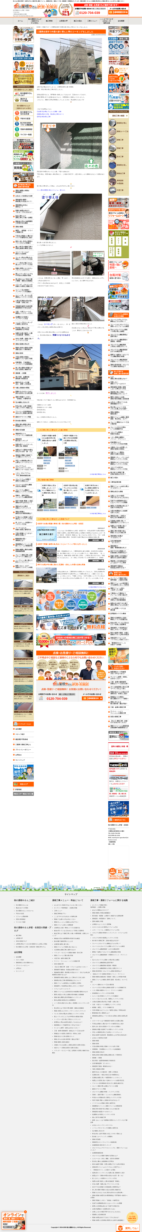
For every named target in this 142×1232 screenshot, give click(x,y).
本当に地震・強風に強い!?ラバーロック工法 (105, 1184)
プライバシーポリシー (23, 749)
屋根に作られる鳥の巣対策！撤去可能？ (118, 702)
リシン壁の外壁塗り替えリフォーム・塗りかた (51, 190)
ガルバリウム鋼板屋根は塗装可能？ (118, 335)
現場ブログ (46, 27)
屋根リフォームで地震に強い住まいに (65, 947)
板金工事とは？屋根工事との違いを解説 (23, 216)
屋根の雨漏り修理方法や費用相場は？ (23, 512)
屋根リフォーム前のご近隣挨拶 (63, 925)
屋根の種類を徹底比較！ (115, 413)
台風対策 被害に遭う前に (61, 944)
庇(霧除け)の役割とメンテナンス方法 (22, 317)
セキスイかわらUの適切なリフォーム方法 (105, 927)
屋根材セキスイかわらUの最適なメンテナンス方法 (119, 463)
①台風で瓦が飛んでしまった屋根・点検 (49, 111)
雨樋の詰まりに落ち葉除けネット (64, 1036)
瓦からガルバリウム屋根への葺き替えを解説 (118, 330)
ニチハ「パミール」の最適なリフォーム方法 (105, 930)
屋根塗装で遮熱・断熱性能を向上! (118, 546)
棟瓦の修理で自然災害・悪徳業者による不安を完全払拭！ (109, 1035)
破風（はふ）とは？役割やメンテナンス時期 (23, 566)
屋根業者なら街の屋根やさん (25, 962)
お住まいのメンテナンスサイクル (102, 1125)
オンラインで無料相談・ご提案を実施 (65, 908)
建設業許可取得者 (21, 739)
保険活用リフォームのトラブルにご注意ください (119, 638)
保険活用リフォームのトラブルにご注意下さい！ (107, 1167)
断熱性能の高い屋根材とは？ (20, 539)
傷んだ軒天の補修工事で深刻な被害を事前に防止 (23, 247)
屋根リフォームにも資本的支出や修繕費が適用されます (71, 991)
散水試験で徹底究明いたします (63, 941)
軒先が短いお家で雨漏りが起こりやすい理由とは (23, 407)
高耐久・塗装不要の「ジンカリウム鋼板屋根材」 (107, 1094)
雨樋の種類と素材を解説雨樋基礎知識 (23, 550)
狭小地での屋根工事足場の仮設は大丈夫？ (118, 473)
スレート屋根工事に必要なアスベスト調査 (105, 1086)
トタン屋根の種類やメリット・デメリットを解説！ (107, 990)
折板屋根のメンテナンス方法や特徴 (103, 993)
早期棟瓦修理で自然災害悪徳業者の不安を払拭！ (23, 307)
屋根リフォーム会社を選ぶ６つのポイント (119, 487)
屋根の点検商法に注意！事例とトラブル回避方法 (118, 618)
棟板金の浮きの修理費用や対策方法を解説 (23, 222)
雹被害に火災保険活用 (99, 1214)
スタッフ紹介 (20, 734)
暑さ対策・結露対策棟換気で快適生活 (103, 1060)
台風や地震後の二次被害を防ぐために (118, 511)
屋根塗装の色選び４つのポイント (116, 536)
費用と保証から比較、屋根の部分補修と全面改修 (119, 398)
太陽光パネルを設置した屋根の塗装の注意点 (118, 448)
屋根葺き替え (122, 123)
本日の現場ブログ (21, 941)
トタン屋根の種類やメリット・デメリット (118, 438)
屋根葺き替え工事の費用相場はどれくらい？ (118, 393)
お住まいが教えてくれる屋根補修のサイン (118, 403)
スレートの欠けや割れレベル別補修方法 (118, 428)
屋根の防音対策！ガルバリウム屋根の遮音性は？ (119, 365)
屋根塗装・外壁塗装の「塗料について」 (104, 918)
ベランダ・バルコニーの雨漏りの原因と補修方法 (23, 285)
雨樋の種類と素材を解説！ (62, 1042)
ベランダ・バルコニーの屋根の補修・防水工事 (68, 952)
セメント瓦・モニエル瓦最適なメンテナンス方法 (23, 296)
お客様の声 (63, 21)
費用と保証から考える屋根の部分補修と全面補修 (69, 994)
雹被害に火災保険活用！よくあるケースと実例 (118, 561)
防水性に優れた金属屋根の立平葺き (103, 1161)
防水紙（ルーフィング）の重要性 (102, 1136)
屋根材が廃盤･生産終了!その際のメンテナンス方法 (107, 1029)
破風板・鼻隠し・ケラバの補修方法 (103, 1007)
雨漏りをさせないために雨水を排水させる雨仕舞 (23, 392)
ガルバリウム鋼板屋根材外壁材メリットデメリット (119, 360)
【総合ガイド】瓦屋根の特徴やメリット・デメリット (108, 974)
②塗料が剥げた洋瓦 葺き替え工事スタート (50, 114)
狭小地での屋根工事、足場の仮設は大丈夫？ (105, 940)
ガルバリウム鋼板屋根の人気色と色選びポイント (107, 968)
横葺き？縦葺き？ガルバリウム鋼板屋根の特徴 (119, 355)
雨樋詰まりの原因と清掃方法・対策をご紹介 (67, 1033)
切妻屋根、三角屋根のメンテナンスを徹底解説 (23, 363)
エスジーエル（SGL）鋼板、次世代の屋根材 (105, 1158)
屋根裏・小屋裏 (20, 373)
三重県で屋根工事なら (23, 744)
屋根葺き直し (122, 165)
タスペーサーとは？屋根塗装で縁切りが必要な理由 (107, 1021)
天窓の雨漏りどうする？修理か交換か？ (23, 534)
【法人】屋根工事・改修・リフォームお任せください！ (71, 967)
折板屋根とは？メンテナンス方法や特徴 (118, 443)
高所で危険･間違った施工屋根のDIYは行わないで (24, 501)
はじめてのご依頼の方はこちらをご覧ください (68, 905)
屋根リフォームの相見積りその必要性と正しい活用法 (119, 584)
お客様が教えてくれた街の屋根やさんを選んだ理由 (31, 944)
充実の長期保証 (20, 919)
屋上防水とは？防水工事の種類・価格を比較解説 (23, 280)
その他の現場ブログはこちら (97, 587)
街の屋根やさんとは (22, 905)
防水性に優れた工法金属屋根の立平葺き (22, 328)
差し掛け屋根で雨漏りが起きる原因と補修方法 (106, 1189)
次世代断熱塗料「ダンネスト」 (115, 541)
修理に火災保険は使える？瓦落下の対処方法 (119, 506)
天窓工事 (120, 190)
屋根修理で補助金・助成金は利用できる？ (118, 567)
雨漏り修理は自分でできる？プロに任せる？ (23, 211)
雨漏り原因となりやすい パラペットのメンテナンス (70, 1011)
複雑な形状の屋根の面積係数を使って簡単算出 (23, 348)
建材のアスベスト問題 (23, 417)
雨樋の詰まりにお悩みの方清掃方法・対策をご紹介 (119, 692)
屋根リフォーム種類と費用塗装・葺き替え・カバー (119, 418)
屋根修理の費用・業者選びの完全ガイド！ (23, 200)
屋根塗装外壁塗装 (120, 182)
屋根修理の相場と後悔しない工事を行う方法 (118, 388)
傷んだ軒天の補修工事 (99, 1117)
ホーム (20, 21)
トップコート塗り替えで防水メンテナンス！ (23, 561)
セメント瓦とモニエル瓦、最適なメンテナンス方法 (107, 999)
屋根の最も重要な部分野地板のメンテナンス (23, 425)
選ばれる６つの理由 (22, 908)
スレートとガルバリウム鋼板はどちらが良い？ (118, 320)
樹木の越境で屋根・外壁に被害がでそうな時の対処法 (119, 633)
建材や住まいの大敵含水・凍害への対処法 (23, 383)
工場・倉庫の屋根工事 (118, 707)
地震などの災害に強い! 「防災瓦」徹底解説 (118, 526)
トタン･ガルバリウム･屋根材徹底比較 (23, 474)
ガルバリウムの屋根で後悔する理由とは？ (23, 480)
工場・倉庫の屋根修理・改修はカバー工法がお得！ (119, 682)
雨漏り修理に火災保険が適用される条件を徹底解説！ (108, 1220)
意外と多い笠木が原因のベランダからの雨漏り (23, 242)
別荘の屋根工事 (115, 716)
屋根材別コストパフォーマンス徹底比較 (23, 434)
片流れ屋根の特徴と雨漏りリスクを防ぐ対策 (23, 357)
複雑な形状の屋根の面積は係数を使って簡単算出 (107, 1055)
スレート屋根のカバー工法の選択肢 (119, 423)
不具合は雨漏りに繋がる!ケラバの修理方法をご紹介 (108, 1023)
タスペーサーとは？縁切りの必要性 (22, 253)
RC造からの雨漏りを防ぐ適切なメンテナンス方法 (24, 518)
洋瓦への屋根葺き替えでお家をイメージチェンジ (23, 461)
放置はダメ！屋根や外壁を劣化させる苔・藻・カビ (107, 1175)
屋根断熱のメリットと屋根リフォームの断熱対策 (23, 545)
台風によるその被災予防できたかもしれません (119, 496)
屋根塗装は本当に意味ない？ (21, 206)
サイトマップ (20, 760)
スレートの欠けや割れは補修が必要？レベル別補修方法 (109, 987)
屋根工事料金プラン (60, 913)
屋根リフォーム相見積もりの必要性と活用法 (67, 983)
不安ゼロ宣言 (20, 913)
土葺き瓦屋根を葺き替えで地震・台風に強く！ (23, 301)
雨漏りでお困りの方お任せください (65, 919)
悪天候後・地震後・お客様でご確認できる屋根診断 (107, 916)
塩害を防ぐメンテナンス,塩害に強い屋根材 (24, 445)
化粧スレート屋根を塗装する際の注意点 (117, 453)
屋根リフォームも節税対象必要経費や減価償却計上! (119, 726)
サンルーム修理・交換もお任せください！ (118, 677)
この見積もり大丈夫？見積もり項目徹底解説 (118, 599)
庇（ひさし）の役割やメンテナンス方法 (23, 523)
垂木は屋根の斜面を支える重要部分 (65, 1000)
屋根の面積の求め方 (22, 344)
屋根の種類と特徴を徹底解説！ (22, 191)
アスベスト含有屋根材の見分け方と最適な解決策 (23, 412)
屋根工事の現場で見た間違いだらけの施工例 (118, 531)
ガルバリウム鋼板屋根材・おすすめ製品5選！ (106, 949)
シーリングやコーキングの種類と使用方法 (23, 323)
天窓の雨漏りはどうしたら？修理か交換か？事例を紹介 (109, 1010)
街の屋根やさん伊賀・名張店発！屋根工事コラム (31, 947)
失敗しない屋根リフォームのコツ (118, 383)
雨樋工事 (120, 148)
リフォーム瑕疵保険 (22, 916)
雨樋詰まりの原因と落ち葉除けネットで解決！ (119, 697)
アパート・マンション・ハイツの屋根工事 (67, 961)
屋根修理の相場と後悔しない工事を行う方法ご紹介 (69, 977)
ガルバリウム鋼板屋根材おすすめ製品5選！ (118, 350)
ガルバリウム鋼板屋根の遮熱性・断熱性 (118, 340)
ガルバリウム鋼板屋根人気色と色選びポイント (118, 345)
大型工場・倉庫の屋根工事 (62, 958)
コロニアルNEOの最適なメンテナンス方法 (118, 468)
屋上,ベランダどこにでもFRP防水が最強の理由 (24, 274)
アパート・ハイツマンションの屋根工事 (118, 712)
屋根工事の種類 (118, 116)
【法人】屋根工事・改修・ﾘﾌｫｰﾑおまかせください (119, 721)
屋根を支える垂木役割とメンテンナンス (23, 507)
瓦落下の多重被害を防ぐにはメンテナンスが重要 (118, 501)
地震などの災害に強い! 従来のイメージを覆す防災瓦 (108, 1080)
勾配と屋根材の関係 (22, 388)
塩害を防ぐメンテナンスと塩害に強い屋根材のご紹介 (108, 1172)
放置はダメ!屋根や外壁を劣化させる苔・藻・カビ (24, 450)
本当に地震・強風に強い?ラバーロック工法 (24, 339)
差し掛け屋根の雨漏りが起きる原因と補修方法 (23, 368)
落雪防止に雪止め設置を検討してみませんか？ (68, 1022)
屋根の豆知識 (20, 430)
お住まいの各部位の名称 (23, 196)
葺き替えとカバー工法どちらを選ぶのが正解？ (118, 408)
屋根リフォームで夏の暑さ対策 (63, 955)
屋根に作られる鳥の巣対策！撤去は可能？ (67, 1039)
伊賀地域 (18, 789)
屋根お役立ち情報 (116, 491)
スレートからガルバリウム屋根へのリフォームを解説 (119, 325)
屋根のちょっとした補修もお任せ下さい (66, 922)
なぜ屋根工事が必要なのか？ (118, 377)
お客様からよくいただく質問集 (101, 924)
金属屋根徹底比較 (97, 1153)
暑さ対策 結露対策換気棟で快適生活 (22, 377)
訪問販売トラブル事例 (118, 613)
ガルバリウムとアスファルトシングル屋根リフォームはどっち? (24, 467)
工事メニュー (92, 21)
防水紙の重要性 (20, 420)
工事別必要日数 (115, 482)
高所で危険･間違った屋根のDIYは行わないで (105, 1100)
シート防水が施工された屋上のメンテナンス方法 (23, 263)
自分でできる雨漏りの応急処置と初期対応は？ (118, 551)
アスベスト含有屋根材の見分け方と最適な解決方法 (107, 1083)
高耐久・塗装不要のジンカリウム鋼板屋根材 (23, 496)
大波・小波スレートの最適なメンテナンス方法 (23, 312)
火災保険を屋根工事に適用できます (65, 949)
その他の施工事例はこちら (98, 474)
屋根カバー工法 (122, 131)
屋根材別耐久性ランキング (21, 439)
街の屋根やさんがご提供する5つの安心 (34, 21)
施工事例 (49, 21)
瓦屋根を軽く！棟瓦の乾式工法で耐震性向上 (105, 1075)
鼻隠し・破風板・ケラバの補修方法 (23, 231)
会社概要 (121, 21)
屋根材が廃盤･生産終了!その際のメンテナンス (23, 456)
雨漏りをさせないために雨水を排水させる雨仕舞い (107, 1192)
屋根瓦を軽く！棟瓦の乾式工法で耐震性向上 (118, 516)
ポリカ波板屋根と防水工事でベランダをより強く (119, 687)
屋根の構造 (19, 227)
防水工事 (120, 157)
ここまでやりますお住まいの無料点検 (106, 21)
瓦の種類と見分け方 (22, 402)
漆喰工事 (120, 140)
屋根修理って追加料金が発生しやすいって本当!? (118, 628)
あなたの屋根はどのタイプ (100, 910)
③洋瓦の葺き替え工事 (43, 116)
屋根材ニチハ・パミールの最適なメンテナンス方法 (119, 458)
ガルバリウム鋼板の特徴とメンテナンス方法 (23, 491)
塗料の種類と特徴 (118, 746)
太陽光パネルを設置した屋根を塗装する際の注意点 (69, 1045)
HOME (39, 27)
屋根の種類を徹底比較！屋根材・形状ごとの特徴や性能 (109, 977)
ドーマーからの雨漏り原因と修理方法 (23, 528)
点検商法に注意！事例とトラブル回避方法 (67, 927)
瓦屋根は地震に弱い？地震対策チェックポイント (119, 521)
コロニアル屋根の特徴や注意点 (116, 433)
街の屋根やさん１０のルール (25, 910)
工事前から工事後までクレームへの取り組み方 (118, 594)
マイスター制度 (20, 922)
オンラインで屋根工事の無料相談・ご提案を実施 (118, 579)
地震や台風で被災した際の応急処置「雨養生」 (23, 334)
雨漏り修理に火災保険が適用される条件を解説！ (118, 556)
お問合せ (18, 755)
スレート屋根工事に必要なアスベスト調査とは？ (23, 555)
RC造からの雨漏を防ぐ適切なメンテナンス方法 (106, 1097)
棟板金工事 (121, 173)
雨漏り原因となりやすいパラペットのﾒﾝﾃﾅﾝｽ (23, 269)
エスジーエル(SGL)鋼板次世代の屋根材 (23, 485)
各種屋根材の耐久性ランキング (101, 1145)
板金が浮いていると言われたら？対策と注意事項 (119, 623)
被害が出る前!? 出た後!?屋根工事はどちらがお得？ (119, 604)
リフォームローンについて (62, 989)
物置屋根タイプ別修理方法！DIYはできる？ (118, 672)
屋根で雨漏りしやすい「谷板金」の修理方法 (23, 397)
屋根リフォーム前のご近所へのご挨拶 (117, 589)
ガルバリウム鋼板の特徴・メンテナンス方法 (105, 1092)
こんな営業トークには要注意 (118, 609)
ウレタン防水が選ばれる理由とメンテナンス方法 (23, 258)
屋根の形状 (19, 353)
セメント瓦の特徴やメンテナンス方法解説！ (23, 290)
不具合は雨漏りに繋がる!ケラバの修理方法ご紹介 (24, 236)
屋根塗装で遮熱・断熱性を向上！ (102, 1066)
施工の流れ (78, 21)
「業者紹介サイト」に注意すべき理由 (118, 643)
